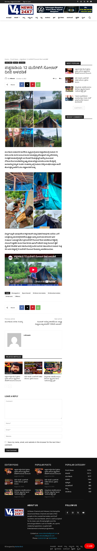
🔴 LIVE (89, 546)
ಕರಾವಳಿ (15, 62)
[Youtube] (91, 1)
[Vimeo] (87, 1)
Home (7, 59)
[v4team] (6, 78)
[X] (84, 1)
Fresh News (14, 59)
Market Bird (19, 547)
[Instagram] (81, 1)
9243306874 (53, 538)
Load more (78, 108)
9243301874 (42, 538)
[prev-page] (6, 386)
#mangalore (16, 293)
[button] (89, 17)
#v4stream (9, 296)
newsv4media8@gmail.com (44, 536)
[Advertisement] (48, 38)
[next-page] (10, 386)
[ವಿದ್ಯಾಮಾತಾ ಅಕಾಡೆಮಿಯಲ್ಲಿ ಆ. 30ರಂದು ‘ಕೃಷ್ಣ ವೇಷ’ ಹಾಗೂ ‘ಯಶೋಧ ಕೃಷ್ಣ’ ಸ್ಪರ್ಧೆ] (53, 368)
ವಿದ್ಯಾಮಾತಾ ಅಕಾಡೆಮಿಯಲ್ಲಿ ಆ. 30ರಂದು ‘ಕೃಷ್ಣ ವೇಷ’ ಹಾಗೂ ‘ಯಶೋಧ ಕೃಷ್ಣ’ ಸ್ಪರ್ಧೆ (52, 378)
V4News (17, 296)
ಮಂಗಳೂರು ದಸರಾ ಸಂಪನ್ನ (14, 322)
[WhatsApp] (38, 84)
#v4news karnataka (39, 293)
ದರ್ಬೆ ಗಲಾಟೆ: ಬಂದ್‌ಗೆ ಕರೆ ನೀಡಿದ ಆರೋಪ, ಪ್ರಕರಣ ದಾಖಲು (82, 80)
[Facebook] (77, 1)
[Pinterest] (32, 84)
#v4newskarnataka (54, 293)
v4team (12, 78)
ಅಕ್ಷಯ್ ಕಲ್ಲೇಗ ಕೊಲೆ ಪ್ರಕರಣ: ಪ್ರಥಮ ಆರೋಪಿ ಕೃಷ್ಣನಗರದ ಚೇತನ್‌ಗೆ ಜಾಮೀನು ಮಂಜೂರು (13, 378)
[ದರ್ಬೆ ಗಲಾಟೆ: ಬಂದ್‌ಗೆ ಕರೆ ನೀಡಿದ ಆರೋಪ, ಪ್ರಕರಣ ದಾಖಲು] (33, 368)
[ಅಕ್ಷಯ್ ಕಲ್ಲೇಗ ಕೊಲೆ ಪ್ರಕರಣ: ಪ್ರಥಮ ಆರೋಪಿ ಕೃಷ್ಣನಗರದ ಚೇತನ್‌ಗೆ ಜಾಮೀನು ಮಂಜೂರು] (14, 368)
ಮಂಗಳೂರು (22, 62)
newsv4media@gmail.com (48, 533)
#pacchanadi (26, 293)
